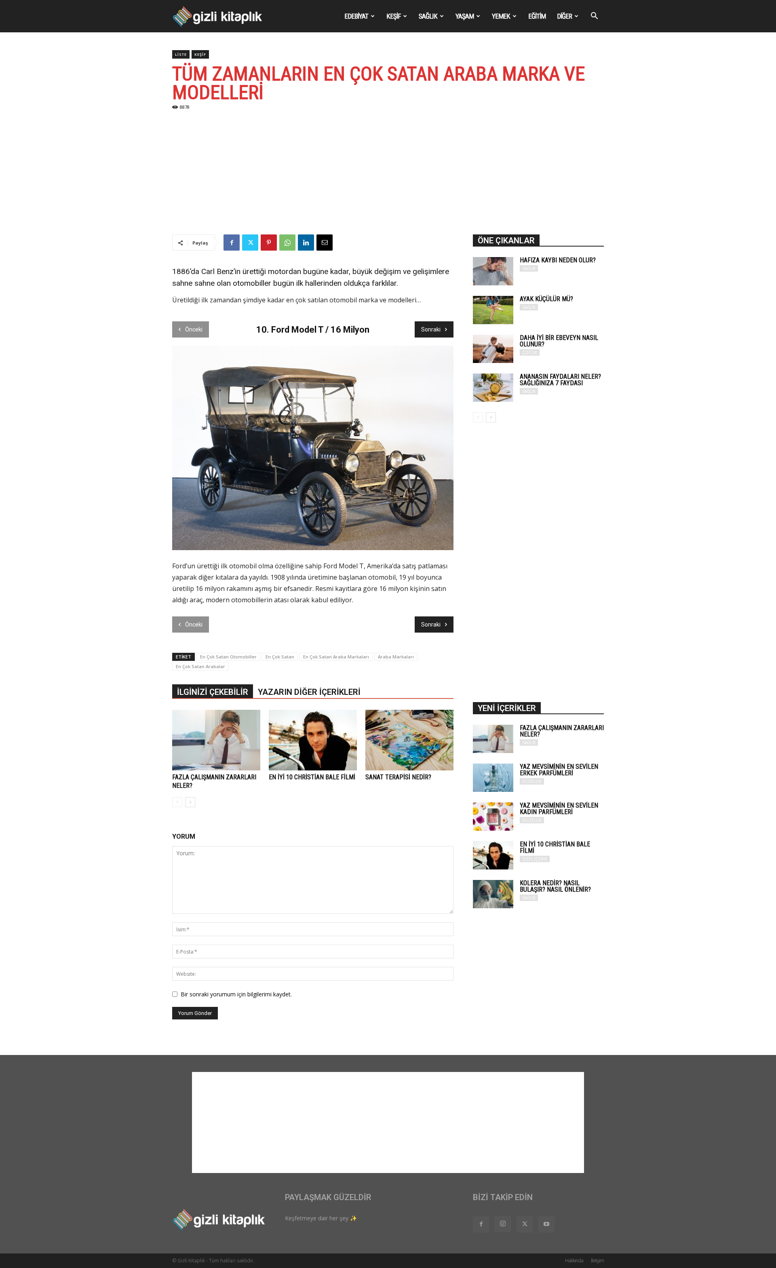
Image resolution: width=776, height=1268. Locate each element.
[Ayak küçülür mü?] (493, 310)
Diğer (564, 16)
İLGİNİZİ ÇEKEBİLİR (212, 692)
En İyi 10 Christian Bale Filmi (312, 777)
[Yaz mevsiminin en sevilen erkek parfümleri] (493, 778)
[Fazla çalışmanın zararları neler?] (216, 740)
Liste (181, 54)
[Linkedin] (306, 242)
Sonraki (431, 329)
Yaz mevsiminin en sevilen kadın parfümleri (559, 809)
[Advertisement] (388, 173)
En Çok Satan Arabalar (200, 666)
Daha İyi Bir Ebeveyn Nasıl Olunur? (559, 341)
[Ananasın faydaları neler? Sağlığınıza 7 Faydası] (493, 387)
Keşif (393, 16)
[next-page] (190, 802)
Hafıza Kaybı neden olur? (558, 260)
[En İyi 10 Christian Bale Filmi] (313, 740)
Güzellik (532, 781)
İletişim (597, 1260)
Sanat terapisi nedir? (398, 777)
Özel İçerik (534, 859)
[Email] (324, 242)
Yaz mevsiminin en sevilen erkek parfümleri (559, 770)
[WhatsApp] (287, 242)
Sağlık (428, 16)
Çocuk (529, 352)
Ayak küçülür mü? (546, 299)
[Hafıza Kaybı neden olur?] (493, 271)
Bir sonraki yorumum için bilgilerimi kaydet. (236, 994)
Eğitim (537, 16)
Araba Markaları (396, 657)
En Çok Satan (280, 657)
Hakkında (574, 1260)
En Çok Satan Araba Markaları (336, 657)
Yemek (501, 16)
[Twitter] (250, 242)
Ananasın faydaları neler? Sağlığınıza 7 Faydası (560, 380)
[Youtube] (546, 1224)
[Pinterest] (269, 242)
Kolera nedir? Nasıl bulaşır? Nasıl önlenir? (555, 886)
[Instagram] (503, 1224)
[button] (594, 17)
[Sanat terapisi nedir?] (409, 740)
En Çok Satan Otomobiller (228, 657)
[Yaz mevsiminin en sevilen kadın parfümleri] (493, 816)
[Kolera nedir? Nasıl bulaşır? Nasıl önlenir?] (493, 894)
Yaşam (464, 16)
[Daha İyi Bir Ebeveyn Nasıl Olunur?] (493, 349)
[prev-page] (177, 802)
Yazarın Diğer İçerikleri (309, 692)
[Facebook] (232, 242)
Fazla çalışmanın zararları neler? (562, 731)
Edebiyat (356, 16)
